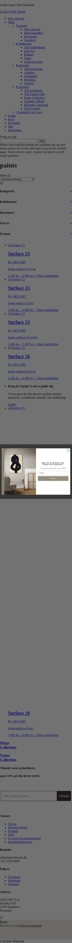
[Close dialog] (67, 450)
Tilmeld (53, 478)
